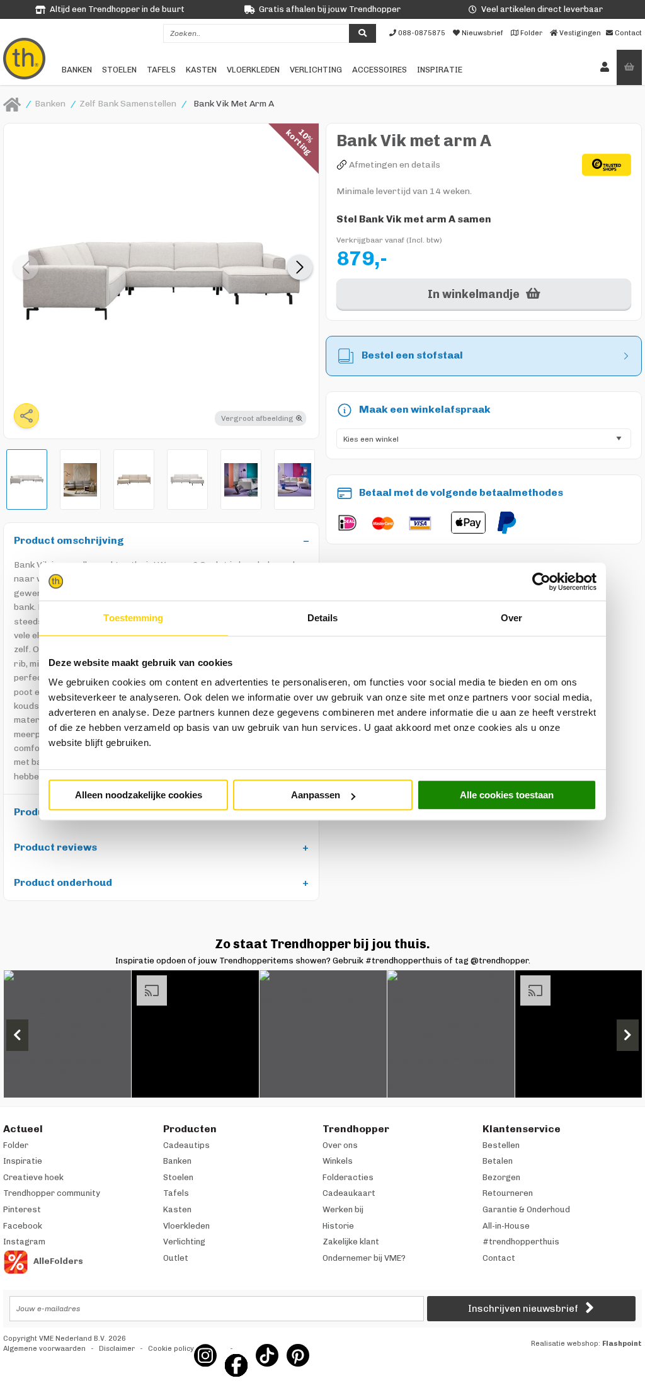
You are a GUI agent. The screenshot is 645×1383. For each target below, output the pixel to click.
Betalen (497, 1161)
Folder (15, 1145)
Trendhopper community (51, 1193)
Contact (498, 1258)
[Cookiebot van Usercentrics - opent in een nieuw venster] (541, 581)
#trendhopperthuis (520, 1241)
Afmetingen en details (394, 164)
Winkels (337, 1161)
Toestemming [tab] (133, 617)
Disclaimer (117, 1349)
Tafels (161, 69)
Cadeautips (186, 1145)
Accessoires (379, 69)
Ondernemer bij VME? (364, 1258)
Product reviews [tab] (55, 847)
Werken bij (342, 1209)
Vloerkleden (253, 69)
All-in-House (506, 1226)
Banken (77, 69)
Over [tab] (511, 617)
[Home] (12, 103)
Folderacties (348, 1177)
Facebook (22, 1226)
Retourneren (507, 1193)
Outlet (175, 1258)
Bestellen (501, 1145)
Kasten (201, 69)
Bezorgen (501, 1177)
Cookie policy (171, 1349)
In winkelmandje (474, 294)
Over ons (340, 1145)
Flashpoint (622, 1344)
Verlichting (316, 69)
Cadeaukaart (348, 1193)
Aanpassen (315, 794)
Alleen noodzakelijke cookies (138, 794)
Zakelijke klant (350, 1241)
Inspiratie (439, 69)
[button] (299, 267)
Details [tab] (322, 617)
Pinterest (22, 1209)
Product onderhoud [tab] (63, 882)
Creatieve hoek (33, 1177)
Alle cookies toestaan (507, 794)
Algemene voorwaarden (44, 1349)
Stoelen (119, 69)
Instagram (24, 1241)
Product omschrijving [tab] (69, 540)
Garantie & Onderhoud (526, 1209)
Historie (338, 1226)
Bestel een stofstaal (412, 355)
